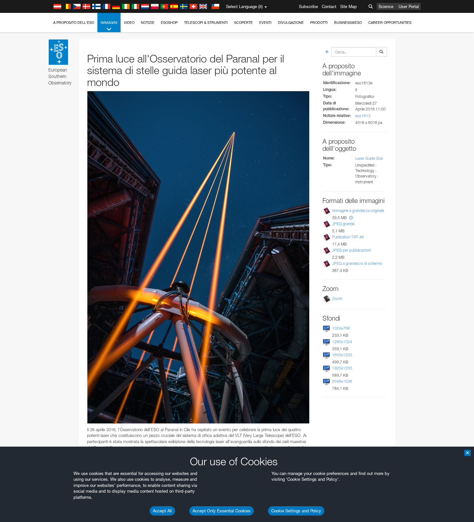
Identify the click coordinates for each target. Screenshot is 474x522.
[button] (351, 217)
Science (386, 6)
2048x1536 (342, 381)
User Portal (409, 6)
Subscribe (308, 6)
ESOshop (169, 22)
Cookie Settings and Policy (296, 510)
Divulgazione (291, 22)
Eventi (265, 22)
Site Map (348, 6)
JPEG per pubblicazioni (351, 250)
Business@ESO (348, 22)
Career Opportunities (389, 22)
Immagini (109, 22)
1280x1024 (342, 341)
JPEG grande (343, 223)
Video (129, 22)
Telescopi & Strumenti (206, 22)
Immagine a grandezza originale (358, 210)
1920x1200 (342, 368)
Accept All (162, 510)
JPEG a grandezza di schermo (357, 263)
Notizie (147, 22)
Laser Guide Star (369, 158)
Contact (329, 6)
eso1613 (362, 115)
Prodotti (319, 22)
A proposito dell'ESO (73, 22)
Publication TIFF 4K (348, 237)
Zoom (337, 298)
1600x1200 (342, 355)
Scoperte (243, 22)
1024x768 (341, 328)
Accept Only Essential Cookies (222, 510)
